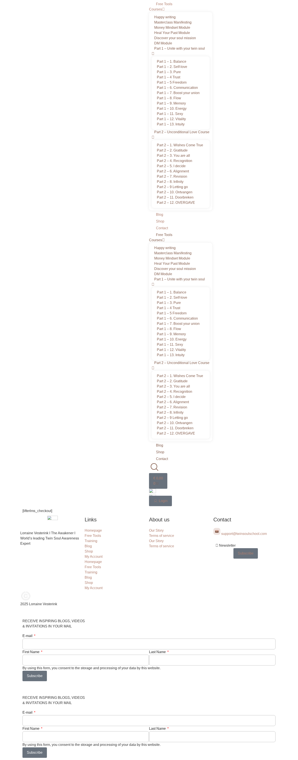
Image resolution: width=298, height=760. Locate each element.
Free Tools (164, 4)
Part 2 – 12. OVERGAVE (176, 202)
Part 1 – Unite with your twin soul (179, 48)
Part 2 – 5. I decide (171, 166)
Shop (160, 221)
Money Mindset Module (172, 27)
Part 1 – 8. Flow (169, 98)
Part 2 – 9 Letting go (172, 187)
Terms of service (161, 536)
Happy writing (165, 17)
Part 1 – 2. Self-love (172, 67)
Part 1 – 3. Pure (169, 72)
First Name (31, 652)
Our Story (156, 530)
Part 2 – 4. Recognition (174, 161)
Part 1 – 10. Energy (172, 108)
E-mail (27, 636)
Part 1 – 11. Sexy (170, 114)
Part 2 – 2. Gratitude (172, 150)
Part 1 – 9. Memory (171, 103)
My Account (94, 556)
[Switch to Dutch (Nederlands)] (152, 492)
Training (91, 541)
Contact (162, 228)
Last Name (158, 652)
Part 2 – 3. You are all (173, 155)
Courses (155, 9)
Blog (159, 214)
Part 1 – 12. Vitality (171, 119)
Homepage (93, 530)
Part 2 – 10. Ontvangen (174, 192)
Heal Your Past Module (172, 33)
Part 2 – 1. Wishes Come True (180, 145)
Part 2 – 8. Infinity (170, 182)
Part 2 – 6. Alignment (173, 171)
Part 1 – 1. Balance (171, 61)
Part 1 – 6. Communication (177, 87)
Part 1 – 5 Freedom (172, 82)
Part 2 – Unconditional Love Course (181, 132)
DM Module (163, 43)
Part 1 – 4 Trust (168, 77)
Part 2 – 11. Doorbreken (175, 197)
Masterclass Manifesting (173, 22)
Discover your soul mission (175, 38)
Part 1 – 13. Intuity (171, 124)
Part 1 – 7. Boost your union (178, 93)
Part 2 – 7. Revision (172, 176)
